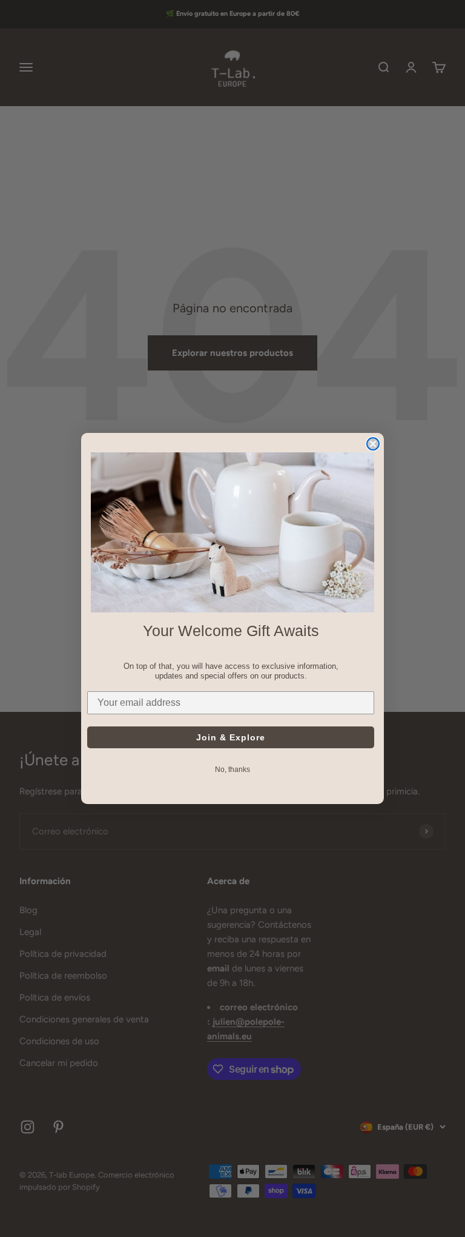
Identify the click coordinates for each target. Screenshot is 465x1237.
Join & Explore (230, 737)
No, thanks (232, 769)
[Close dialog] (373, 444)
